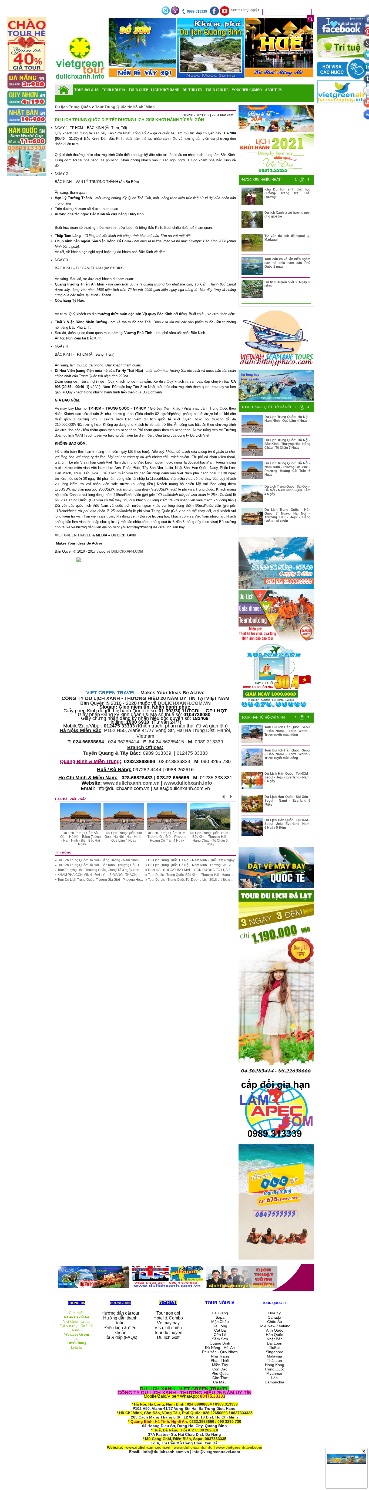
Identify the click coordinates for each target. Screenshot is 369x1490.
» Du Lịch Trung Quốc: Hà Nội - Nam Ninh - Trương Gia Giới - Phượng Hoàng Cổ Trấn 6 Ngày (214, 865)
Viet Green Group (76, 1321)
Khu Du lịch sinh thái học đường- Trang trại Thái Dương (287, 193)
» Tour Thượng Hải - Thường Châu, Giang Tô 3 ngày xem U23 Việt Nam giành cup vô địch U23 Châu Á (130, 870)
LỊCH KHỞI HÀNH (165, 90)
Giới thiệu (76, 1313)
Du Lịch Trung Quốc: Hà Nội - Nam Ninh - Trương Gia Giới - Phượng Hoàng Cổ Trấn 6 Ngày (287, 469)
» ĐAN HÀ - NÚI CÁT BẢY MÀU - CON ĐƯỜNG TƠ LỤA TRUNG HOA (196, 870)
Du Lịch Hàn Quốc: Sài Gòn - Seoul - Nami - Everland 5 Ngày (287, 800)
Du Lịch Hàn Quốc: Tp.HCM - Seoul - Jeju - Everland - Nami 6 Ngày (287, 777)
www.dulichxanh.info (188, 783)
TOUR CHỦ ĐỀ (217, 90)
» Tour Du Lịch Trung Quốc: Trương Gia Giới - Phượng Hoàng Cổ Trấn (106, 880)
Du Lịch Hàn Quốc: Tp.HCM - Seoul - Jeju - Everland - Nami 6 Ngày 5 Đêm (287, 823)
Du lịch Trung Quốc (73, 107)
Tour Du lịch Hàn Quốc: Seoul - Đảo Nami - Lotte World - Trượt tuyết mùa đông (287, 731)
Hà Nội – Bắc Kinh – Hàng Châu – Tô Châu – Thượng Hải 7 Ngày (167, 836)
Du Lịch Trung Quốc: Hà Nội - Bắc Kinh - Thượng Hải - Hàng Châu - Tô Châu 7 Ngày (287, 444)
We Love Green (76, 1334)
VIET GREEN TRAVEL (73, 535)
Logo (76, 1339)
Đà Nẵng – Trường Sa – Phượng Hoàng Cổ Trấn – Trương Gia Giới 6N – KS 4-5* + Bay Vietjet (210, 838)
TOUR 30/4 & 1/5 (86, 90)
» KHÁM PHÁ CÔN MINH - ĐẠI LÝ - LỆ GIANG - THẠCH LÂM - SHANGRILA (110, 875)
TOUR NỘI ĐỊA (113, 90)
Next (234, 798)
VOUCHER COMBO (247, 90)
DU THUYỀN (192, 90)
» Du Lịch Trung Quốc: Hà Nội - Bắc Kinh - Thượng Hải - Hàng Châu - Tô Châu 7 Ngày (118, 865)
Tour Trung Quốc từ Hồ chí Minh (125, 107)
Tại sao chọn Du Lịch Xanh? (76, 1328)
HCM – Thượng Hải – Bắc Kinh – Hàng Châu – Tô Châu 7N (124, 836)
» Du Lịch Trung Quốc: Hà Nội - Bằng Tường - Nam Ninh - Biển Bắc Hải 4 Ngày (113, 860)
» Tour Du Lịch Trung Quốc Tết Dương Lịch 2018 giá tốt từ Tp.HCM (194, 880)
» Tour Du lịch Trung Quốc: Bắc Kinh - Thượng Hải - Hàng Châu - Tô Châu (199, 875)
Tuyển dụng (76, 1343)
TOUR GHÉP (138, 90)
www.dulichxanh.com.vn (131, 783)
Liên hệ (76, 1347)
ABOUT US (273, 90)
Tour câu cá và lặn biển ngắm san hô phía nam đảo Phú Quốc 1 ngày (287, 262)
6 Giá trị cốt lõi (76, 1317)
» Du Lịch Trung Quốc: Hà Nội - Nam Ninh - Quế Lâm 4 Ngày (189, 860)
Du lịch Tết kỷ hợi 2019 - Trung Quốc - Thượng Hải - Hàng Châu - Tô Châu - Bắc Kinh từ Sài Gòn (80, 838)
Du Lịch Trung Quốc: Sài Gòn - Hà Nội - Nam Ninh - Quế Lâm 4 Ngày (287, 490)
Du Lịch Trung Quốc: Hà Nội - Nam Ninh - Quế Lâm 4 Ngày (287, 419)
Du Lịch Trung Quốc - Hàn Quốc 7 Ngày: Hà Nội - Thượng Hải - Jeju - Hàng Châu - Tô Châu (287, 515)
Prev (226, 798)
